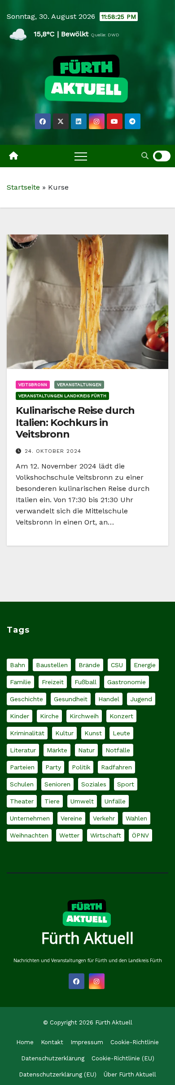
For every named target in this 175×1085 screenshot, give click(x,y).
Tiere (52, 801)
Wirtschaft (105, 835)
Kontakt (52, 1042)
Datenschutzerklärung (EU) (57, 1074)
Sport (125, 784)
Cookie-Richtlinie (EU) (123, 1058)
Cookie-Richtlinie (134, 1042)
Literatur (23, 750)
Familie (20, 682)
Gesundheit (71, 699)
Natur (86, 750)
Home (25, 1042)
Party (53, 767)
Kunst (93, 733)
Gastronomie (126, 682)
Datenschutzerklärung (52, 1058)
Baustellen (52, 664)
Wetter (69, 835)
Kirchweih (84, 716)
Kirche (49, 716)
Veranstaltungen (79, 384)
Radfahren (116, 767)
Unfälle (115, 801)
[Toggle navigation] (81, 156)
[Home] (13, 156)
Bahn (17, 664)
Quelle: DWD (105, 34)
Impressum (86, 1042)
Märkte (57, 750)
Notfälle (117, 750)
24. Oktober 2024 (53, 451)
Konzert (121, 716)
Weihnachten (29, 835)
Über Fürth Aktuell (130, 1074)
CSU (117, 664)
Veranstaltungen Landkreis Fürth (62, 395)
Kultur (64, 733)
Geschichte (26, 699)
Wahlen (136, 818)
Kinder (19, 716)
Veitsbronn (32, 384)
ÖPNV (140, 835)
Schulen (22, 784)
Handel (108, 699)
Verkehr (104, 818)
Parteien (22, 767)
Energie (145, 664)
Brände (89, 664)
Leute (121, 733)
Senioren (57, 784)
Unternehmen (30, 818)
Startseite (23, 187)
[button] (145, 156)
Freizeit (53, 682)
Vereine (71, 818)
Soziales (93, 784)
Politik (81, 767)
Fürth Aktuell (87, 938)
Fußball (85, 682)
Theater (22, 801)
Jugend (141, 699)
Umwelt (82, 801)
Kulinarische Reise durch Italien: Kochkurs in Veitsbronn (75, 422)
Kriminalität (27, 733)
